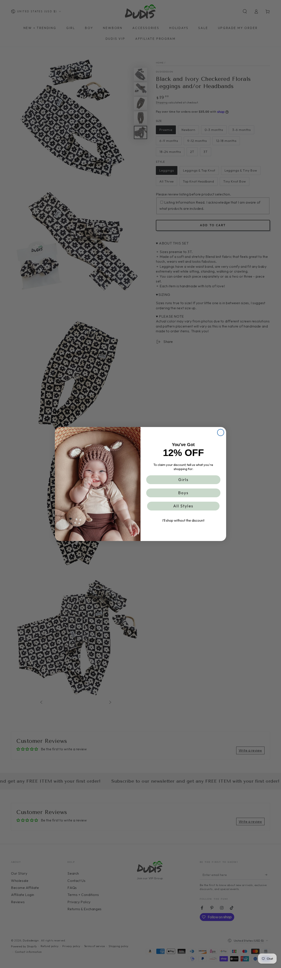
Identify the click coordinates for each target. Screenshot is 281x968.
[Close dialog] (220, 432)
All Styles (183, 505)
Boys (183, 492)
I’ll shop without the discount (183, 520)
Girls (183, 479)
